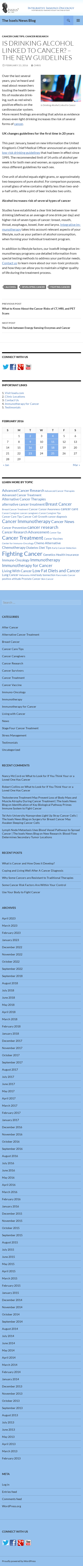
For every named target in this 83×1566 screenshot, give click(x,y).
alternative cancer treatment (23, 504)
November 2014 (12, 1307)
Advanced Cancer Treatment (22, 495)
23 (30, 453)
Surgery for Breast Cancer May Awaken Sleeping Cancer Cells (36, 820)
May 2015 (8, 1264)
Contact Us (12, 400)
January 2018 (10, 1033)
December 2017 (12, 1040)
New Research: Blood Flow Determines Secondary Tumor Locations (39, 835)
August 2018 (10, 983)
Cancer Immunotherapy (26, 521)
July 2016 (8, 1163)
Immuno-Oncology (16, 560)
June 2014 (8, 1343)
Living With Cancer (17, 571)
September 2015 (12, 1235)
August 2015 (10, 1242)
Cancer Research (36, 36)
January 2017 (10, 1120)
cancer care (69, 509)
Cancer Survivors (13, 670)
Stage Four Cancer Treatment (20, 728)
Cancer (33, 509)
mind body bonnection (42, 575)
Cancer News (62, 521)
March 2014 (9, 1364)
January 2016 (10, 1206)
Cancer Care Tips (13, 36)
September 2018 (12, 976)
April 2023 (9, 918)
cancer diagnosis (57, 516)
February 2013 (11, 1458)
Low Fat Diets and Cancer (56, 570)
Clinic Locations (15, 396)
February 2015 (11, 1285)
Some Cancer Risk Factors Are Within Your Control (34, 885)
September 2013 (12, 1408)
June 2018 (8, 997)
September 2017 (12, 1062)
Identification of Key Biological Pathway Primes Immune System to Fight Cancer (37, 806)
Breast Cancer (58, 504)
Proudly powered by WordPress (19, 1561)
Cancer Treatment (22, 537)
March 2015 (9, 1278)
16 (30, 447)
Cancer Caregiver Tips (50, 513)
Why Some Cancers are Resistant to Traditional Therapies (37, 877)
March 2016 (9, 1192)
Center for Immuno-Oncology (18, 543)
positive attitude (11, 578)
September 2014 (12, 1321)
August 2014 (10, 1328)
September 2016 (12, 1148)
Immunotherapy (45, 559)
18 (52, 447)
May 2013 (8, 1436)
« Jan (6, 465)
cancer (18, 124)
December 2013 (12, 1386)
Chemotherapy (14, 547)
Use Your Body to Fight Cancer (21, 892)
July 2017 (8, 1076)
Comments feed (12, 1499)
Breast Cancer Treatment (15, 509)
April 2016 (9, 1184)
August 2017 (10, 1069)
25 (52, 453)
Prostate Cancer (31, 578)
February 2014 (11, 1372)
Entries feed (9, 1491)
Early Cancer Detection (64, 548)
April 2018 (9, 1012)
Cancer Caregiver (10, 513)
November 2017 (12, 1048)
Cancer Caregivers (13, 656)
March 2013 (9, 1451)
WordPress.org (11, 1506)
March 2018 (9, 1019)
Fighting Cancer (60, 287)
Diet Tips (45, 547)
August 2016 (10, 1156)
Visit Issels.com (14, 393)
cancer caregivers (29, 513)
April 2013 (9, 1444)
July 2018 (8, 990)
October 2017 (11, 1055)
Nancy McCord (11, 776)
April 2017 (9, 1098)
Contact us (9, 263)
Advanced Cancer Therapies (60, 491)
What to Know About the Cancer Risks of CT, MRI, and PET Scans (38, 308)
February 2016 (11, 1199)
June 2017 (8, 1084)
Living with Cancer (13, 713)
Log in (5, 1484)
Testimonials (13, 407)
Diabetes (32, 547)
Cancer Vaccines (53, 538)
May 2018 (8, 1004)
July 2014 (8, 1336)
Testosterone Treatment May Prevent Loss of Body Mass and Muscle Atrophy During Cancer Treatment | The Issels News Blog (39, 801)
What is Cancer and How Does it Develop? (28, 863)
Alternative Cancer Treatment (20, 634)
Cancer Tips (55, 532)
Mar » (76, 465)
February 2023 (11, 932)
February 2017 (11, 1112)
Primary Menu (78, 20)
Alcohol (10, 287)
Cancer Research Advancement (25, 532)
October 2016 (11, 1141)
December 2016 (12, 1127)
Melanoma (24, 575)
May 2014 (8, 1350)
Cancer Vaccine (12, 685)
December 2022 (12, 947)
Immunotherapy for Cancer (22, 403)
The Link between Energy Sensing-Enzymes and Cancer (36, 325)
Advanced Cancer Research (23, 490)
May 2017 (8, 1091)
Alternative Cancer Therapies (24, 499)
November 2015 (12, 1220)
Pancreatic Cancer (65, 575)
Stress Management (14, 735)
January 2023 (10, 940)
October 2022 (11, 961)
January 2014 (10, 1379)
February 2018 (11, 1026)
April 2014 (9, 1357)
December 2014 (12, 1300)
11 (52, 441)
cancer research (42, 527)
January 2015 (10, 1292)
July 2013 (8, 1422)
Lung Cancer (10, 575)
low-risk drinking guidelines (21, 152)
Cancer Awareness (49, 509)
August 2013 (10, 1415)
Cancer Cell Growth (35, 516)
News (5, 721)
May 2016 (8, 1177)
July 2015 (8, 1249)
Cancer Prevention (14, 527)
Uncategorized (11, 749)
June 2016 (8, 1170)
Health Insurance (67, 554)
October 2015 (11, 1228)
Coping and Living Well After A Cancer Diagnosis (32, 870)
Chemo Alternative (47, 543)
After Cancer (10, 627)
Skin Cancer (47, 578)
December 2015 (12, 1213)
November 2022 (12, 954)
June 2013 (8, 1429)
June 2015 (8, 1256)
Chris (37, 65)
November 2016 (12, 1134)
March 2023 (9, 925)
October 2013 (11, 1400)
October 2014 (11, 1314)
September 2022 (12, 968)
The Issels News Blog (19, 20)
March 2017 (9, 1105)
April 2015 (9, 1271)
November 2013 (12, 1393)
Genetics (49, 554)
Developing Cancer (33, 287)
